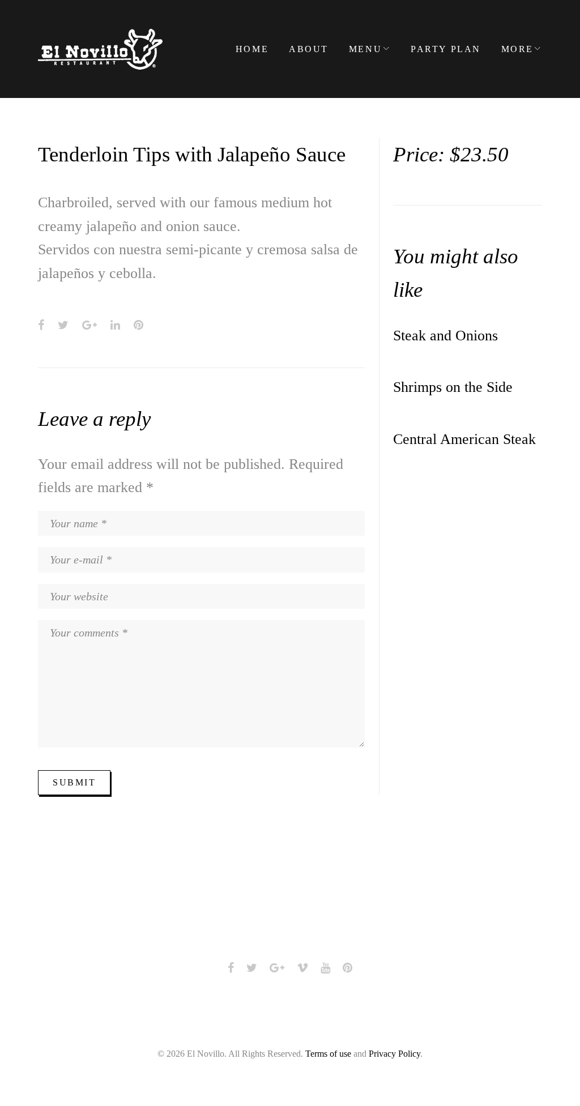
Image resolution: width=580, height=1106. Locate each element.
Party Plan (446, 49)
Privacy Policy (394, 1053)
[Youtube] (325, 967)
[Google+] (277, 967)
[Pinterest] (347, 967)
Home (252, 49)
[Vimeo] (302, 967)
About (309, 49)
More (517, 49)
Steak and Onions (445, 335)
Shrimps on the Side (453, 387)
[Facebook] (231, 967)
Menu (365, 49)
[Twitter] (251, 967)
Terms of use (328, 1053)
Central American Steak (464, 439)
